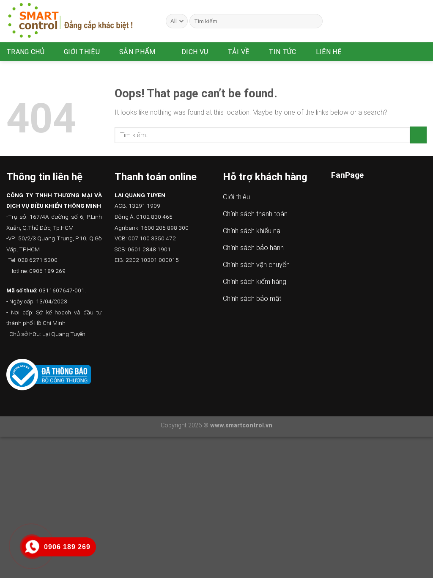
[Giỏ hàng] (422, 51)
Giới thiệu (82, 52)
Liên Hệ (329, 52)
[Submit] (315, 21)
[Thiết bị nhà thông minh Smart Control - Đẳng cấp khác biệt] (79, 21)
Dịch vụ (194, 52)
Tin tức (282, 52)
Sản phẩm (137, 52)
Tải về (238, 52)
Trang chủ (25, 52)
